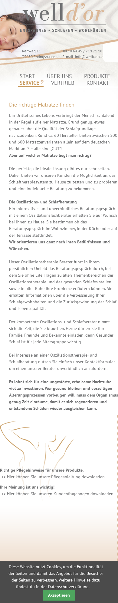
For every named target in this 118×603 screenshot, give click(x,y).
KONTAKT (98, 82)
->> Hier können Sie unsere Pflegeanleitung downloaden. (53, 476)
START (27, 76)
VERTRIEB (62, 82)
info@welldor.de (89, 56)
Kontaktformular (100, 361)
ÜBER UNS (59, 76)
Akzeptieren (59, 595)
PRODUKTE (97, 76)
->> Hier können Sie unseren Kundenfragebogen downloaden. (57, 493)
